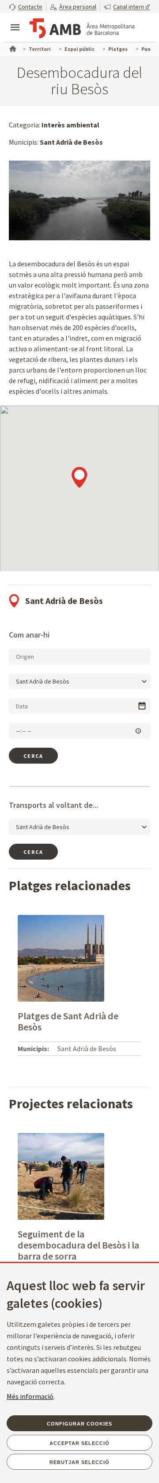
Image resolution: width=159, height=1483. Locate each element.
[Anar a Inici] (12, 48)
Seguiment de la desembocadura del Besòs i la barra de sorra (78, 1245)
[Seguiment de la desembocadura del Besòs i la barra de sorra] (61, 1175)
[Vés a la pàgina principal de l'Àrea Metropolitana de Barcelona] (82, 28)
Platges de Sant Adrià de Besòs (68, 1021)
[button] (25, 6)
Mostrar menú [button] (15, 20)
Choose (142, 706)
